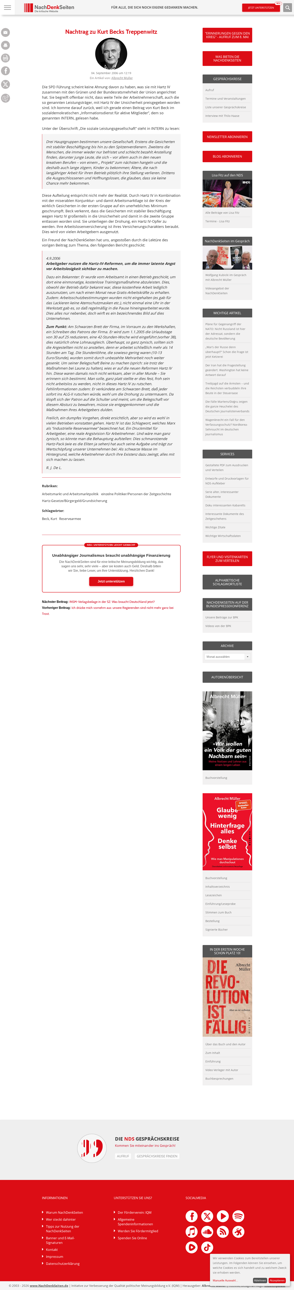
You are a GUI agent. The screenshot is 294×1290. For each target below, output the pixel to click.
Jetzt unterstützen (264, 6)
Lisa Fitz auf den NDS (227, 175)
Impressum (54, 1256)
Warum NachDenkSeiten (64, 1212)
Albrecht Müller (122, 78)
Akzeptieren (277, 1280)
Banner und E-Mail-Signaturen (60, 1240)
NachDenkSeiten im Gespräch (227, 241)
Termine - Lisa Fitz (217, 221)
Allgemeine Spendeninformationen (135, 1221)
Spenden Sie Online (132, 1238)
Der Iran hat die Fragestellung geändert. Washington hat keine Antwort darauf (226, 370)
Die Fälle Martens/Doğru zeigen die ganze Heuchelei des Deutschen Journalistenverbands (227, 406)
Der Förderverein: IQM (134, 1212)
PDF (5, 58)
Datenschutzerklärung (63, 1263)
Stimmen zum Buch (218, 912)
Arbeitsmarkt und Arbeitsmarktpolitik (70, 494)
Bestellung (212, 921)
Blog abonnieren (227, 156)
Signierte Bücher (216, 929)
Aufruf (209, 90)
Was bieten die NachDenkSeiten (227, 59)
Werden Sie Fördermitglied (138, 1231)
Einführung (213, 1061)
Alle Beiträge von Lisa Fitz (222, 213)
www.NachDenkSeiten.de (49, 1286)
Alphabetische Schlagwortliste (227, 582)
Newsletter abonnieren (227, 137)
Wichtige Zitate (215, 527)
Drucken (5, 45)
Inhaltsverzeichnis (217, 886)
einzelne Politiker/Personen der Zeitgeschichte (136, 494)
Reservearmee (70, 519)
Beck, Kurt (49, 519)
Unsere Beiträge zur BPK (221, 617)
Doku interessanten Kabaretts (225, 505)
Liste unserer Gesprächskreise (225, 107)
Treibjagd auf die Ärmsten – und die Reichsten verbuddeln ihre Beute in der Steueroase (227, 388)
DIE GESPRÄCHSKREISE (147, 1138)
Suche (287, 7)
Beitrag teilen (5, 32)
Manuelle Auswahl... (225, 1280)
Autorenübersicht (227, 677)
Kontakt (52, 1249)
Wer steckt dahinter (61, 1219)
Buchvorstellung (216, 778)
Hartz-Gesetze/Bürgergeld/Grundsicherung (74, 501)
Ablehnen (260, 1280)
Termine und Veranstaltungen (225, 98)
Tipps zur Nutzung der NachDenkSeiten (62, 1228)
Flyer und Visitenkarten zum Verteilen (227, 559)
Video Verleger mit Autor (221, 1070)
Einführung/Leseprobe (220, 904)
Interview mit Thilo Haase (222, 116)
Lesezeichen (213, 895)
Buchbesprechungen (219, 1078)
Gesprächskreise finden (157, 1156)
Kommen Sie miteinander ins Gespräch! (145, 1145)
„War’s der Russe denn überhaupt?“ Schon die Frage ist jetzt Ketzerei (226, 352)
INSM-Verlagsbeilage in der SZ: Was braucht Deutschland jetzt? (112, 602)
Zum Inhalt (212, 1053)
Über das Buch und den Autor (225, 1044)
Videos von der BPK (218, 626)
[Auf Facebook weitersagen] (5, 74)
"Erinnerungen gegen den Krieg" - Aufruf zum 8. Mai (227, 35)
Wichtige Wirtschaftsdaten (223, 536)
